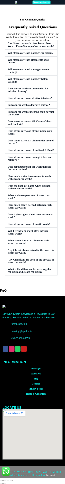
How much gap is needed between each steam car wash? (30, 206)
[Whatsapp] (17, 349)
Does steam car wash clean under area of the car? (31, 142)
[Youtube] (23, 349)
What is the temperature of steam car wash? (29, 196)
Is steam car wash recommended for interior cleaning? (28, 90)
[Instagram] (11, 349)
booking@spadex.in (21, 331)
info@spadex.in (19, 323)
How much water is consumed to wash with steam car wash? (29, 177)
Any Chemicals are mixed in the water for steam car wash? (31, 251)
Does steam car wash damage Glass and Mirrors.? (30, 158)
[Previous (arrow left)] (1, 483)
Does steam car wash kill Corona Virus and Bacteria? (30, 122)
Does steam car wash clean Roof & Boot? (31, 150)
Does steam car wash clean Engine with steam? (30, 132)
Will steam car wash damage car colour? (30, 53)
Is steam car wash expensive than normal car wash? (31, 113)
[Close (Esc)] (11, 480)
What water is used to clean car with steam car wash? (28, 242)
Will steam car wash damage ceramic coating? (28, 70)
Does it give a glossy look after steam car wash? (30, 216)
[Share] (8, 480)
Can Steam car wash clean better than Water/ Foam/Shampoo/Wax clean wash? (31, 44)
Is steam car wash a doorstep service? (29, 105)
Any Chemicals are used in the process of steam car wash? (31, 261)
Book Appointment (41, 2)
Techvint (50, 475)
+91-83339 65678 (20, 338)
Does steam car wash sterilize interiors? (30, 98)
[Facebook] (5, 349)
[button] (60, 2)
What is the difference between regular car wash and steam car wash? (29, 270)
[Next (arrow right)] (4, 483)
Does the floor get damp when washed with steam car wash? (29, 187)
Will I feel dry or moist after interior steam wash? (28, 232)
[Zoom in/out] (1, 480)
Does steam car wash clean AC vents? (29, 224)
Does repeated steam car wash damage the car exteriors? (29, 168)
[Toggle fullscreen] (4, 480)
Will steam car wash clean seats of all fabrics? (28, 61)
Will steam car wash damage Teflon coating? (28, 80)
